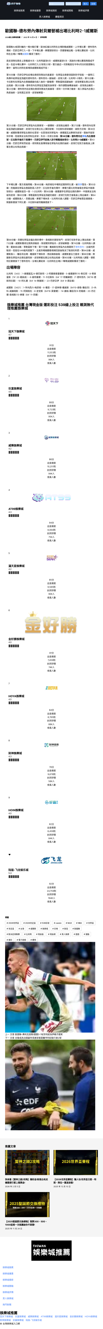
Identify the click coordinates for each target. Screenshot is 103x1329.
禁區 (84, 136)
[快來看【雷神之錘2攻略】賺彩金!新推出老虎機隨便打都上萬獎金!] (27, 1162)
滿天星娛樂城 (16, 566)
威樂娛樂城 (15, 445)
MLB (69, 923)
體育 (33, 940)
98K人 (51, 359)
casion (57, 923)
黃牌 (80, 184)
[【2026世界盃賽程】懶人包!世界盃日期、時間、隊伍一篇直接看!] (76, 1162)
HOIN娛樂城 (15, 810)
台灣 (21, 928)
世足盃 (10, 928)
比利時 (28, 934)
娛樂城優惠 (35, 10)
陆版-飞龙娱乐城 (18, 870)
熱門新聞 (7, 1304)
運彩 (9, 940)
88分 (51, 402)
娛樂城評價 (83, 10)
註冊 (93, 4)
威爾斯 (26, 54)
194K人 (51, 898)
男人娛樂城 (44, 16)
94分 (51, 522)
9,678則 (52, 774)
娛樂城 (44, 928)
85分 (51, 579)
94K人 (51, 473)
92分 (51, 883)
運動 (86, 934)
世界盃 (90, 923)
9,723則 (52, 409)
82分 (51, 824)
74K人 (51, 667)
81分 (51, 653)
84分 (51, 710)
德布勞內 (79, 247)
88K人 (51, 724)
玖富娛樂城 (15, 388)
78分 (51, 767)
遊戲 (76, 934)
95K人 (51, 416)
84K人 (51, 838)
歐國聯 (76, 928)
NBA (79, 923)
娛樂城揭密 (51, 10)
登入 (85, 4)
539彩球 (44, 923)
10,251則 (51, 466)
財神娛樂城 (15, 753)
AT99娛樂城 (15, 509)
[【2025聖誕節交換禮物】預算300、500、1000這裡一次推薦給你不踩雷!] (27, 1204)
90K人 (51, 594)
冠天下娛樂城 (16, 331)
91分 (51, 345)
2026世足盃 (29, 923)
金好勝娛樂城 (16, 639)
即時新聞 (43, 37)
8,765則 (52, 717)
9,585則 (51, 587)
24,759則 (51, 891)
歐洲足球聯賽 (13, 934)
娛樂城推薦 (19, 10)
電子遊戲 (21, 940)
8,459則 (51, 831)
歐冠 (65, 928)
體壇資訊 (59, 16)
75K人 (52, 537)
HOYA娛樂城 (16, 696)
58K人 (51, 781)
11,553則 (51, 352)
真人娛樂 (64, 934)
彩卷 (55, 928)
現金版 (40, 934)
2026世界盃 (13, 923)
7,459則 (51, 660)
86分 (51, 459)
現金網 (52, 934)
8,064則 (51, 529)
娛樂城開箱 (67, 10)
